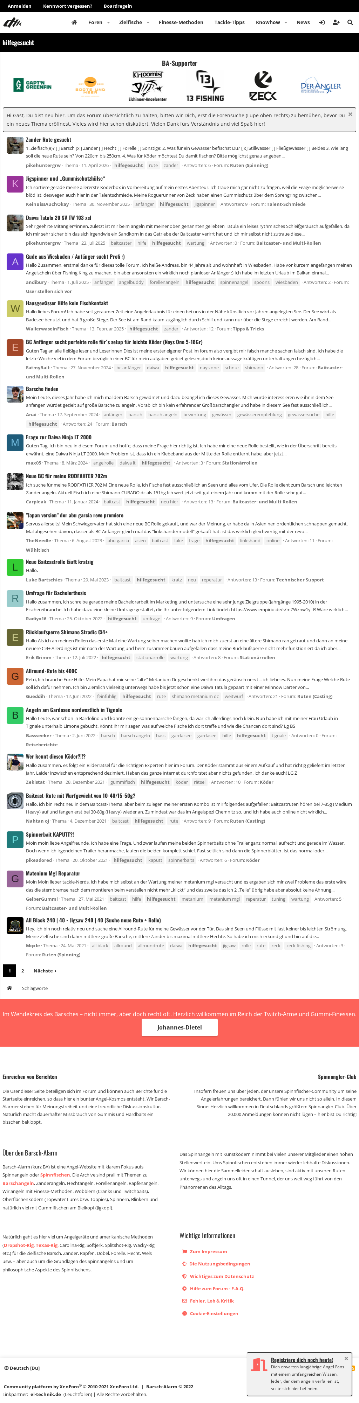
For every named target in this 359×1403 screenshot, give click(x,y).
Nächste (43, 971)
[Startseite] (9, 989)
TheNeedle (38, 540)
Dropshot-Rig (19, 1245)
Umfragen (223, 618)
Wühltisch (37, 550)
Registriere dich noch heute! (302, 1359)
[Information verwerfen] (349, 115)
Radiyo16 (36, 618)
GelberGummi (42, 899)
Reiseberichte (42, 744)
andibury (36, 282)
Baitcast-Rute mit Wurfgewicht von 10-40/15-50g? (80, 795)
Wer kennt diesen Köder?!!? (56, 756)
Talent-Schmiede (286, 204)
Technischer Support (300, 580)
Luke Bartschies (44, 580)
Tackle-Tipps (230, 22)
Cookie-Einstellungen (213, 1313)
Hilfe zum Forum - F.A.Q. (217, 1288)
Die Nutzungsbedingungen (219, 1264)
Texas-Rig (46, 1245)
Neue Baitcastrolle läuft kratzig (60, 561)
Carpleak (36, 501)
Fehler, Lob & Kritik (211, 1301)
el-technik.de (46, 1394)
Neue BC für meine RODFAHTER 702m (66, 476)
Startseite (74, 22)
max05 (33, 463)
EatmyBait (38, 367)
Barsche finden (42, 388)
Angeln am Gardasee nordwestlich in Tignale (74, 709)
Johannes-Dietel (179, 1027)
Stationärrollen (240, 463)
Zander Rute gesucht (48, 139)
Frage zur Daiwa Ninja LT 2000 (59, 437)
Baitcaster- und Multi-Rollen (288, 243)
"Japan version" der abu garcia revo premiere (74, 515)
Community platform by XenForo (71, 1386)
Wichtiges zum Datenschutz (221, 1276)
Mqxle (33, 945)
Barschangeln (18, 1183)
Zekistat (35, 782)
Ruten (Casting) (314, 696)
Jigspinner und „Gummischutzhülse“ (65, 178)
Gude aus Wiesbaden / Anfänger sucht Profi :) (75, 256)
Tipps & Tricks (248, 329)
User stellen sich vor (49, 291)
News (303, 22)
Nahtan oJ (37, 821)
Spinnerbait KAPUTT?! (50, 834)
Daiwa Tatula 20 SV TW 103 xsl (58, 217)
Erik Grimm (39, 657)
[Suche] (350, 22)
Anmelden (20, 6)
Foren (95, 22)
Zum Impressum (208, 1251)
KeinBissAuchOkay (47, 204)
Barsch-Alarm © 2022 (169, 1386)
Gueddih (35, 696)
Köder (266, 782)
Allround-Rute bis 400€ (51, 671)
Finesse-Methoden (181, 22)
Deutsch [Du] (24, 1368)
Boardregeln (118, 6)
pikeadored (39, 860)
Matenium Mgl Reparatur (53, 873)
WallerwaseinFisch (47, 329)
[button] (108, 22)
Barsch (119, 424)
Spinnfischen (55, 1175)
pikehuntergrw (43, 165)
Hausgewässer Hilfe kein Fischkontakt (67, 303)
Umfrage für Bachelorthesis (56, 592)
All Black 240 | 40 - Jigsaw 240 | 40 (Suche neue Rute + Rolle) (93, 920)
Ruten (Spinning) (249, 165)
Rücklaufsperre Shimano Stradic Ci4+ (67, 632)
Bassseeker (39, 735)
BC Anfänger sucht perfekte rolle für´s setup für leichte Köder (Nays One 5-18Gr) (114, 341)
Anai (31, 414)
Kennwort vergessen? (67, 6)
